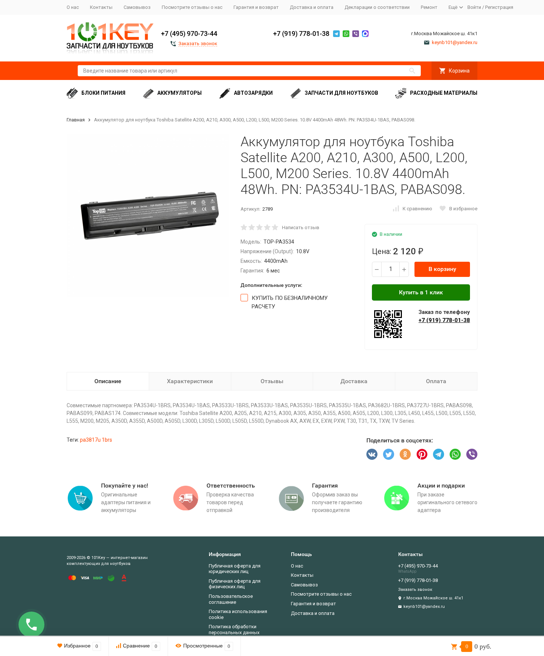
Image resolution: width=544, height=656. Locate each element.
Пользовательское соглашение (231, 599)
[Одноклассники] (405, 454)
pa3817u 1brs (96, 440)
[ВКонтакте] (371, 454)
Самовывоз (137, 7)
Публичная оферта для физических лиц (235, 584)
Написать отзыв (300, 227)
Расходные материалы (443, 93)
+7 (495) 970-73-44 (189, 33)
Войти (474, 7)
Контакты (101, 7)
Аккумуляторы (179, 93)
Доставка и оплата (311, 7)
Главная (76, 120)
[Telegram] (438, 454)
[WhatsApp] (455, 454)
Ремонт (429, 7)
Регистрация (499, 7)
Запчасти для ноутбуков (341, 93)
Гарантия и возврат (256, 7)
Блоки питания (103, 93)
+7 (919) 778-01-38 (301, 33)
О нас (73, 7)
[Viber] (471, 454)
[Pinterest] (421, 454)
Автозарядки (253, 93)
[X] (388, 454)
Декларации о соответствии (377, 7)
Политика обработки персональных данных (234, 629)
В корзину (442, 268)
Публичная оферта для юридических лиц (235, 569)
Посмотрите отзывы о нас (192, 7)
